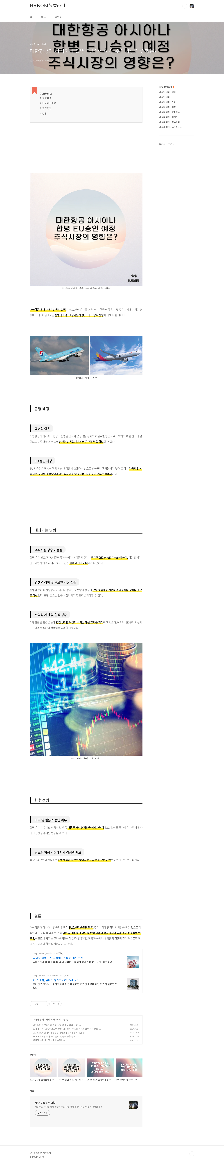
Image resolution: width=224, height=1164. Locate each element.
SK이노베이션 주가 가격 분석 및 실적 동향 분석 (54, 1036)
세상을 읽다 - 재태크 (168, 117)
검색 (185, 6)
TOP (191, 1153)
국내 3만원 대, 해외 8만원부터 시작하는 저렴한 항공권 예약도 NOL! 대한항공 (72, 962)
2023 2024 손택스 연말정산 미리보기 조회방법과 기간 (57, 1032)
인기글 (171, 143)
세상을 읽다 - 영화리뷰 (169, 112)
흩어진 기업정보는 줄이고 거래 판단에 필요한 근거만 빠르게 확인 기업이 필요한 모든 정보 (76, 985)
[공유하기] (41, 1003)
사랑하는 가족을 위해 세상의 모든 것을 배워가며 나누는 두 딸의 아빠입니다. (68, 1106)
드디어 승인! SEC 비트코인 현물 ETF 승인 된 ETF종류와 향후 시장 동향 (65, 1028)
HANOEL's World (47, 6)
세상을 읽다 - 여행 (167, 107)
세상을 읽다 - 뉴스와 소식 (170, 127)
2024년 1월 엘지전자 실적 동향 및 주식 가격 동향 (55, 1024)
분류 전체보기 (165, 86)
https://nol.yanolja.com (45, 953)
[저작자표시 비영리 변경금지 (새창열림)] (66, 1004)
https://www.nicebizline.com (48, 975)
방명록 (58, 17)
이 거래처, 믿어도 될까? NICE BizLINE (55, 980)
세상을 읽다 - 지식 (167, 102)
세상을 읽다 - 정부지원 (169, 122)
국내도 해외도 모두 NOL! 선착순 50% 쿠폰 (58, 958)
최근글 (162, 143)
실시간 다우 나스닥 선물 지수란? (47, 1040)
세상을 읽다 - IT (166, 96)
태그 (43, 17)
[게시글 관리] (45, 1003)
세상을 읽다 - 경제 (42, 1019)
